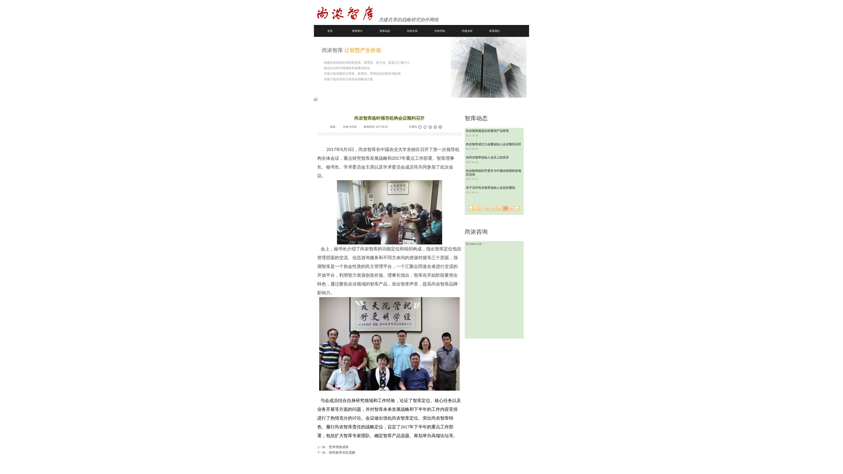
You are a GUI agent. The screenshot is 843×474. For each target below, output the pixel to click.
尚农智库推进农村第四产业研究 (487, 131)
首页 (330, 30)
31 (493, 208)
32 (499, 208)
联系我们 (494, 30)
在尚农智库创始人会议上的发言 (487, 157)
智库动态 (385, 30)
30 (487, 208)
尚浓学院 (439, 30)
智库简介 (357, 30)
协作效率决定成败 (336, 452)
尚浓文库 (412, 30)
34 (511, 208)
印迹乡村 (467, 30)
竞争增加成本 (333, 447)
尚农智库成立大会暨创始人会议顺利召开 (493, 144)
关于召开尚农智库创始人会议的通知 (490, 187)
